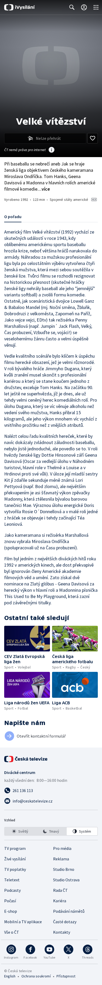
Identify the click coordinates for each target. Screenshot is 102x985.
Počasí (10, 900)
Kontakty (61, 932)
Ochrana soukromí (36, 976)
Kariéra (59, 900)
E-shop (10, 911)
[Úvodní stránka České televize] (26, 759)
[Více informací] (51, 150)
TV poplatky (15, 869)
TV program (15, 848)
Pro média (62, 848)
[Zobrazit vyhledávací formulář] (72, 7)
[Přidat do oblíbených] (92, 138)
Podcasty (12, 890)
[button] (27, 638)
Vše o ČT (11, 932)
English (9, 976)
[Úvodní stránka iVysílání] (19, 7)
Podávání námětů (68, 911)
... (44, 189)
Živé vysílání (15, 858)
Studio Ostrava (66, 879)
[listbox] (51, 831)
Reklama (61, 858)
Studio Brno (63, 869)
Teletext (12, 879)
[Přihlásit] (84, 7)
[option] (20, 831)
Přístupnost (65, 976)
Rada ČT (60, 890)
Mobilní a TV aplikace (23, 921)
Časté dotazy (64, 921)
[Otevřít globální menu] (96, 7)
